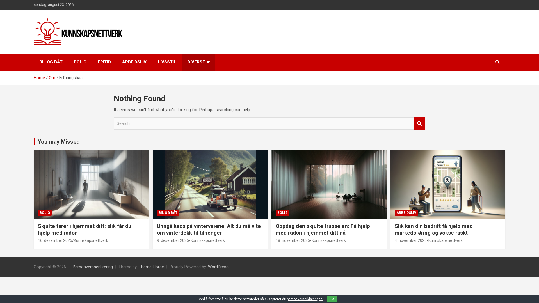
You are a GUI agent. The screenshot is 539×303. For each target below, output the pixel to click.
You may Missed (59, 141)
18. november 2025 (293, 240)
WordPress (218, 266)
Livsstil (167, 62)
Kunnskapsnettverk (91, 240)
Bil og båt (51, 62)
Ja (332, 299)
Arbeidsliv (134, 62)
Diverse (196, 62)
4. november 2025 (411, 240)
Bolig (80, 62)
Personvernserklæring (93, 266)
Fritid (104, 62)
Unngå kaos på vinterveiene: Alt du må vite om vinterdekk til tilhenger (209, 229)
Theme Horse (151, 266)
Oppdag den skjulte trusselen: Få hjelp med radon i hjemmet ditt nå (323, 229)
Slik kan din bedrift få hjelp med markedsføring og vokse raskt (434, 229)
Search (419, 123)
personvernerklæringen (305, 299)
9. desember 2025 (173, 240)
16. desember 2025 (55, 240)
